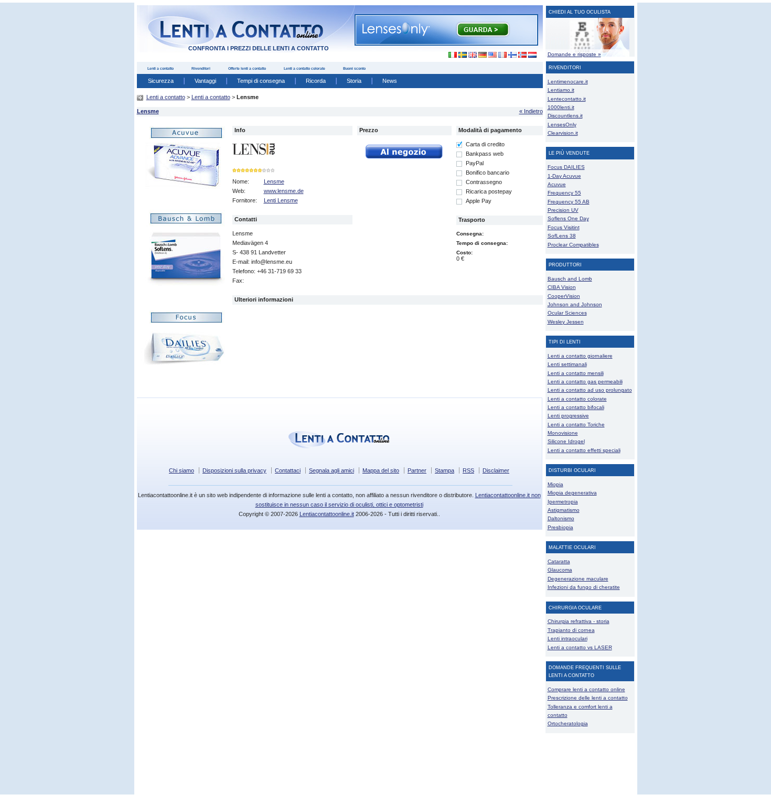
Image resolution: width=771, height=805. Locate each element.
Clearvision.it (563, 133)
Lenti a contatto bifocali (576, 407)
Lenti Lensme (281, 200)
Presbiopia (560, 527)
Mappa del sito (380, 470)
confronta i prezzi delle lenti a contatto (258, 48)
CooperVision (564, 296)
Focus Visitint (564, 227)
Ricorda (316, 81)
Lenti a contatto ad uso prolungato (590, 390)
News (389, 81)
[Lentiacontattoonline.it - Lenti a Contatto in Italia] (449, 55)
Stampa (444, 470)
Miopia (555, 484)
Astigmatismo (564, 510)
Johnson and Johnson (575, 304)
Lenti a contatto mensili (576, 373)
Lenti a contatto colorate (304, 68)
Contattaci (288, 470)
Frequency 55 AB (569, 202)
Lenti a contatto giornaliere (580, 356)
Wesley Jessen (566, 322)
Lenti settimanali (567, 364)
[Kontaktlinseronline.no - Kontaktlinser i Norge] (522, 55)
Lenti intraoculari (567, 638)
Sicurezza (161, 81)
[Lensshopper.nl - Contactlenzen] (532, 55)
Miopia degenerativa (572, 493)
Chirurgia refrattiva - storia (578, 621)
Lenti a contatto (160, 68)
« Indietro (531, 111)
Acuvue (557, 184)
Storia (354, 81)
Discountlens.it (565, 116)
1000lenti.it (561, 107)
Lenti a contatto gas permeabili (585, 381)
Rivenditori (200, 68)
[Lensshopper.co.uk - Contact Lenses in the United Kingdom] (472, 55)
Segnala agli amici (331, 470)
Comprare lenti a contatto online (586, 689)
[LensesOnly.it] (446, 29)
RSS (468, 470)
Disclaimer (496, 470)
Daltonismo (561, 518)
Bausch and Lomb (570, 279)
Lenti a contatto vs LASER (580, 647)
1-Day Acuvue (564, 176)
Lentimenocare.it (568, 81)
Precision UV (563, 210)
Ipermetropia (563, 502)
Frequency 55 (564, 193)
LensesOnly (562, 124)
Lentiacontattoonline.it (326, 514)
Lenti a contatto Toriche (576, 424)
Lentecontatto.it (567, 99)
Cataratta (559, 561)
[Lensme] (179, 257)
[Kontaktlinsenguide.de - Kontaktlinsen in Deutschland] (482, 55)
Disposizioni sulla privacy (234, 470)
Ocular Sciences (567, 313)
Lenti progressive (568, 415)
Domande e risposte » (574, 54)
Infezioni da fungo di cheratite (584, 587)
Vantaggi (205, 81)
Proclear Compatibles (573, 245)
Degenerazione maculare (578, 579)
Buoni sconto (354, 68)
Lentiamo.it (561, 90)
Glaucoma (560, 570)
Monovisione (563, 433)
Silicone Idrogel (566, 441)
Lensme (148, 111)
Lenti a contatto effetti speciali (584, 450)
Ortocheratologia (568, 723)
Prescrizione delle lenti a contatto (588, 698)
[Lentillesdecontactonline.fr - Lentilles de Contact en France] (502, 55)
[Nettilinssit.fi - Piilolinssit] (512, 55)
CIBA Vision (562, 287)
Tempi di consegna (261, 81)
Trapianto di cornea (571, 630)
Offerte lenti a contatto (247, 68)
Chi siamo (181, 470)
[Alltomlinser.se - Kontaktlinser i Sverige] (462, 55)
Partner (417, 470)
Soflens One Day (568, 218)
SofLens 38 (562, 236)
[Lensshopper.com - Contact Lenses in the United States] (492, 55)
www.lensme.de (284, 191)
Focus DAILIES (566, 167)
